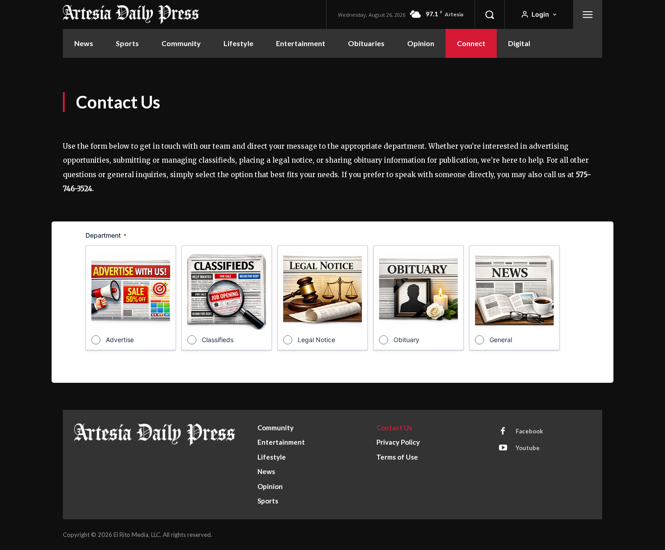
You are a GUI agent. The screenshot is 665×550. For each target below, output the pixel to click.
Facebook (529, 431)
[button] (489, 14)
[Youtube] (503, 448)
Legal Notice (316, 339)
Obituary (406, 339)
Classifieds (217, 339)
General (500, 339)
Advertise (120, 339)
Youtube (528, 447)
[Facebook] (503, 431)
